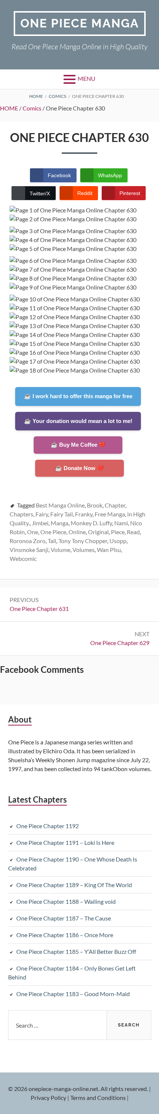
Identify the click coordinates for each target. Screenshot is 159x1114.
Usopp (117, 540)
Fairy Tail (61, 514)
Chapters (21, 514)
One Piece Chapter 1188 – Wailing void (66, 901)
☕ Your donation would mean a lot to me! (78, 421)
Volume (60, 549)
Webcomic (23, 558)
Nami (121, 522)
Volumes (83, 549)
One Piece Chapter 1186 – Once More (64, 934)
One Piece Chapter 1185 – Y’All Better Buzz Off (76, 951)
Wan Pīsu (109, 549)
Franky (83, 514)
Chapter (115, 505)
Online (77, 531)
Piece (118, 531)
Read (133, 531)
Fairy (41, 514)
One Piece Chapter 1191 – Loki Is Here (65, 842)
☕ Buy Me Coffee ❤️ (78, 445)
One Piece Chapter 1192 (47, 825)
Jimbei (40, 522)
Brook (94, 505)
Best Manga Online (60, 505)
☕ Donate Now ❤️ (79, 468)
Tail (52, 540)
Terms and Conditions (98, 1097)
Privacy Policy (48, 1097)
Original (98, 531)
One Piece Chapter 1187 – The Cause (63, 918)
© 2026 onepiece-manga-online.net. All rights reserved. (78, 1088)
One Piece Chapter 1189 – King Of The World (74, 884)
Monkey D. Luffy (91, 522)
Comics (32, 108)
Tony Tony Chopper (82, 540)
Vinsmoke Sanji (29, 549)
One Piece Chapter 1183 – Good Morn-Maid (73, 993)
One (32, 531)
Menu (86, 78)
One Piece (53, 531)
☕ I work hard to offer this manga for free (78, 396)
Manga (59, 522)
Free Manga (110, 514)
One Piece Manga (79, 23)
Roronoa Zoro (27, 540)
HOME (9, 108)
